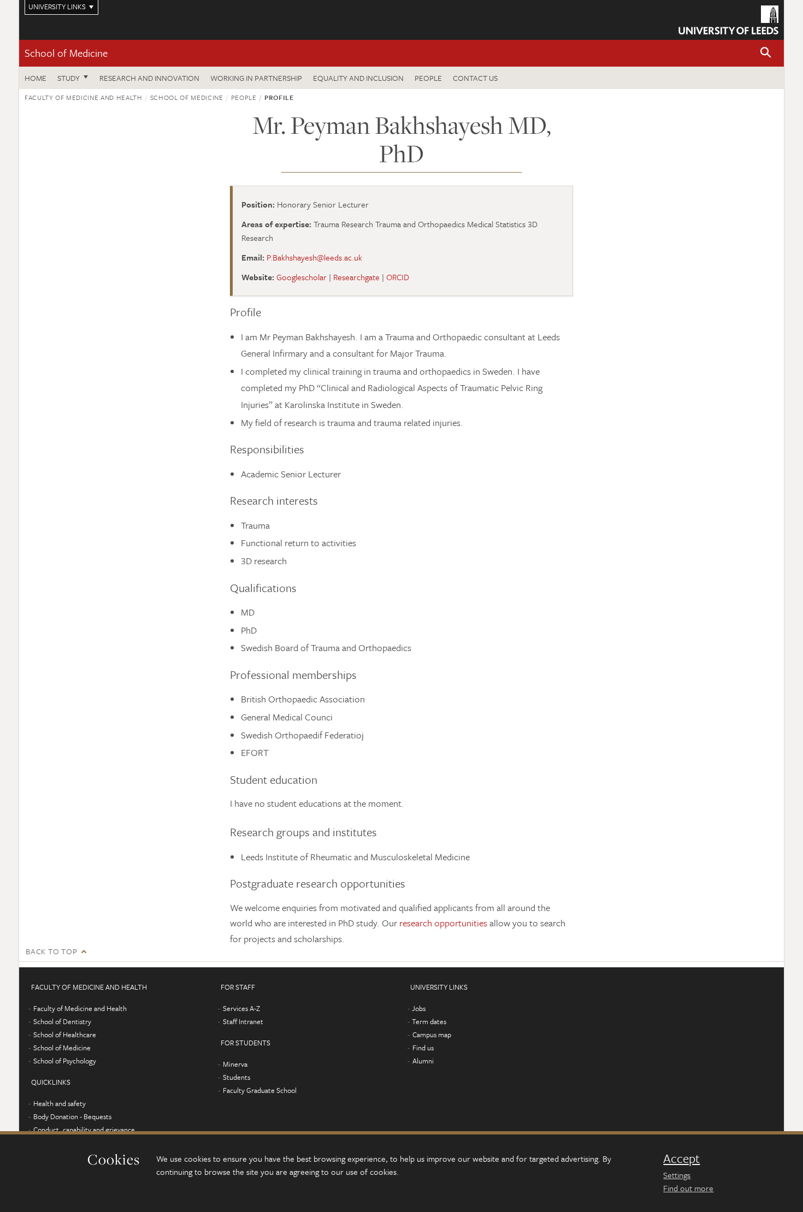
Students (236, 1077)
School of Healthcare (64, 1034)
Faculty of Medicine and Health (84, 97)
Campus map (431, 1034)
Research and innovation (149, 78)
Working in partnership (256, 78)
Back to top (51, 951)
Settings (676, 1175)
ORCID (397, 277)
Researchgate (356, 277)
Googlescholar (301, 277)
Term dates (429, 1021)
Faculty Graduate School (260, 1090)
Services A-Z (241, 1008)
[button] (765, 53)
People (428, 78)
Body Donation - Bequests (72, 1116)
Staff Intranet (243, 1021)
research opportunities (443, 923)
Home (35, 78)
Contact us (475, 78)
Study (68, 78)
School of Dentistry (62, 1021)
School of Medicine (66, 52)
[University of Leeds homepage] (728, 19)
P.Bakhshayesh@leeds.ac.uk (314, 257)
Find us (423, 1047)
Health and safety (59, 1103)
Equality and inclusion (358, 78)
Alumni (423, 1060)
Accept (681, 1158)
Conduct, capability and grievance (84, 1129)
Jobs (419, 1008)
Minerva (235, 1064)
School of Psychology (64, 1060)
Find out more (688, 1188)
